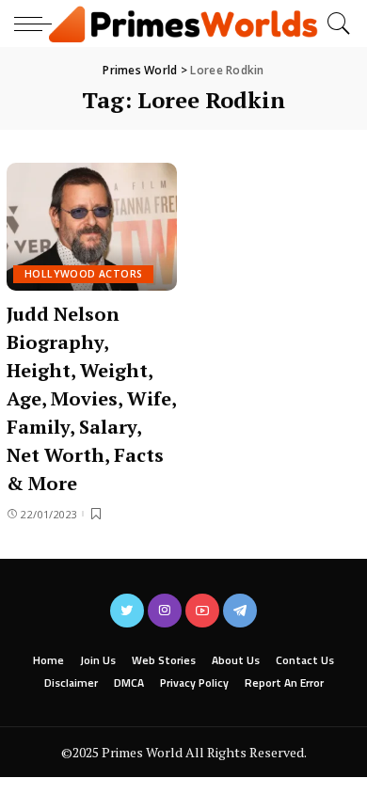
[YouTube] (202, 610)
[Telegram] (240, 610)
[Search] (334, 23)
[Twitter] (127, 610)
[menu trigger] (37, 23)
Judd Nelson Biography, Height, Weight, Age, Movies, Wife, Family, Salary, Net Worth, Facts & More (92, 398)
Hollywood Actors (83, 273)
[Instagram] (165, 610)
